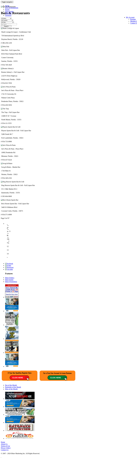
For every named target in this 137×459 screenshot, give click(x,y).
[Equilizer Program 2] (12, 366)
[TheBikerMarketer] (20, 438)
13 (8, 250)
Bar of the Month (11, 385)
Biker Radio (9, 11)
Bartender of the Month (13, 387)
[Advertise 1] (12, 339)
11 (7, 243)
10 (8, 239)
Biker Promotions (11, 282)
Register (133, 19)
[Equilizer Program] (12, 311)
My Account (130, 17)
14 (8, 254)
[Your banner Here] (20, 399)
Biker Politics (9, 278)
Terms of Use (5, 446)
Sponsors (8, 15)
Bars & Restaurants (11, 8)
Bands (7, 10)
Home (7, 6)
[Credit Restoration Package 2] (12, 297)
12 (8, 246)
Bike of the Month (11, 389)
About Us (8, 13)
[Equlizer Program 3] (20, 407)
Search (6, 26)
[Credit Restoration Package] (12, 325)
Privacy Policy (6, 448)
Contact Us (4, 450)
